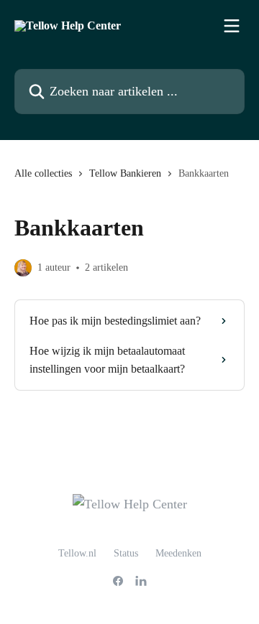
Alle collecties (43, 173)
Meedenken (178, 553)
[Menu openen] (232, 25)
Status (126, 553)
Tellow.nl (77, 553)
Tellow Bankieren (125, 173)
